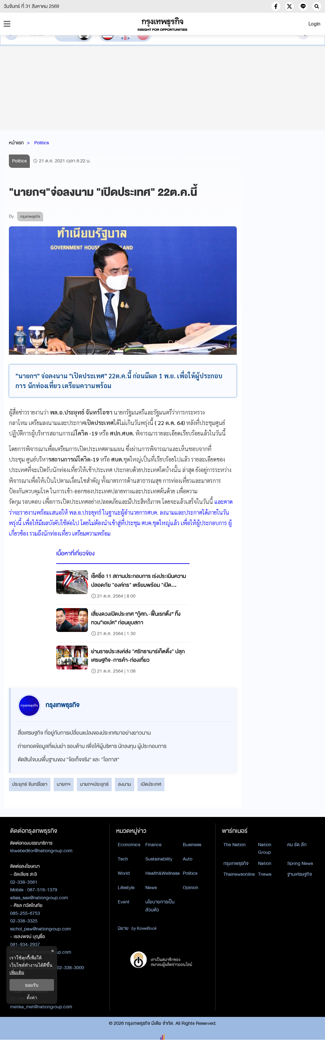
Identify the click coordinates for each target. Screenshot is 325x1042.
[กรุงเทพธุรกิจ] (162, 24)
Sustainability (158, 859)
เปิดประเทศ (151, 784)
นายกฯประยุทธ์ (94, 784)
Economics (129, 844)
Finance (153, 844)
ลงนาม (124, 784)
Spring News (300, 863)
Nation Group (264, 848)
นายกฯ (63, 784)
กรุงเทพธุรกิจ (236, 863)
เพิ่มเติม (17, 972)
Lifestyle (126, 887)
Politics (41, 143)
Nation (264, 863)
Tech (123, 859)
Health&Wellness (162, 873)
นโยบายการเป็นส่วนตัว (160, 906)
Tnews (264, 874)
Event (123, 902)
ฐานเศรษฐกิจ (299, 874)
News (151, 887)
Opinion (190, 887)
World (123, 873)
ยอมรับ (31, 985)
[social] (275, 6)
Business (192, 844)
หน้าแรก (16, 143)
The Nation (234, 844)
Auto (187, 859)
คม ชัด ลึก (297, 844)
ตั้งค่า (32, 997)
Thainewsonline (239, 874)
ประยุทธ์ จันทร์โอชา (29, 784)
